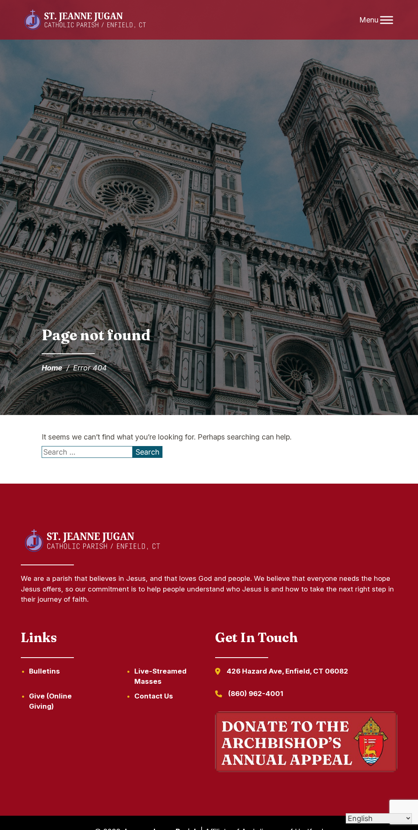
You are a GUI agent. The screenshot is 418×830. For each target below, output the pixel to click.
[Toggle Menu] (386, 20)
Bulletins (44, 671)
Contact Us (153, 696)
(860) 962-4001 (255, 693)
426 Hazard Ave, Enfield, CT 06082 (287, 671)
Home (52, 368)
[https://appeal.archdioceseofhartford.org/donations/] (306, 743)
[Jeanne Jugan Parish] (85, 20)
